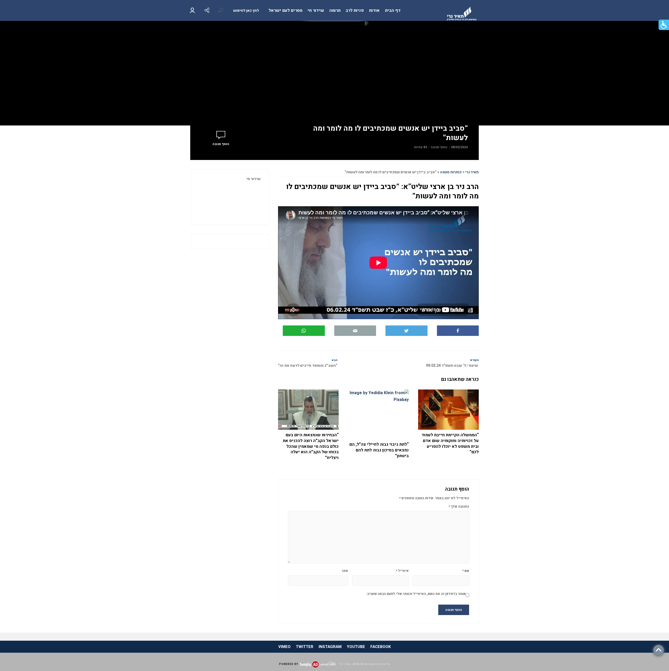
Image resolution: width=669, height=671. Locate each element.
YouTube (356, 647)
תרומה (335, 10)
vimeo (284, 647)
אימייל (402, 570)
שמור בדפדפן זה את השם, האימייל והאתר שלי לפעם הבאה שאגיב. (416, 593)
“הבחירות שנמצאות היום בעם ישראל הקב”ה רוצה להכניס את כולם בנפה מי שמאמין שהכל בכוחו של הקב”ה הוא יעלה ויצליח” (311, 446)
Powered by (288, 664)
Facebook (380, 647)
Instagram (330, 647)
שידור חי (316, 10)
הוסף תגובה (439, 147)
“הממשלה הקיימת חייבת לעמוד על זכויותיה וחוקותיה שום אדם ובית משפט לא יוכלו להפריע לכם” (450, 443)
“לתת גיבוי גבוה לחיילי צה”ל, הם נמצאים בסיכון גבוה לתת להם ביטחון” (379, 450)
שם (465, 570)
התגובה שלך (458, 506)
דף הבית (393, 10)
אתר (345, 570)
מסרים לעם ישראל (285, 10)
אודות (374, 10)
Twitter (304, 647)
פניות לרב (355, 10)
